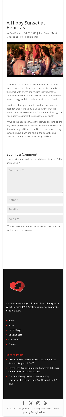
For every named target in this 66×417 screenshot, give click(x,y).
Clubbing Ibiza (15, 334)
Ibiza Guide (44, 33)
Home (11, 320)
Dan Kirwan (15, 33)
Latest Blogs (14, 330)
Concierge (13, 339)
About (11, 325)
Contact (12, 344)
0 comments (31, 36)
